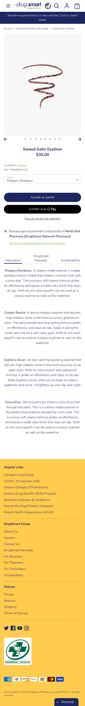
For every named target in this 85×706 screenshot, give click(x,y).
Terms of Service (16, 613)
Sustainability (70, 260)
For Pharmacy (13, 562)
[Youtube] (19, 628)
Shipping (10, 607)
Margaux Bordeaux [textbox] (20, 181)
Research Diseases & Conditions (27, 500)
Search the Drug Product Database (28, 506)
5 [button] (45, 139)
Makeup (22, 165)
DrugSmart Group (17, 524)
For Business (13, 556)
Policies (9, 587)
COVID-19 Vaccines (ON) (22, 481)
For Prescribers (15, 569)
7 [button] (54, 139)
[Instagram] (26, 628)
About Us (11, 531)
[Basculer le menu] (8, 6)
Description (13, 260)
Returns (9, 601)
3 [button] (35, 139)
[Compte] (67, 4)
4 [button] (40, 139)
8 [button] (59, 139)
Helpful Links (14, 467)
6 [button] (50, 139)
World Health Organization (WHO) (28, 512)
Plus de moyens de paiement (42, 218)
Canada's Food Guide (19, 475)
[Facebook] (13, 628)
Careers (9, 538)
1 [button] (25, 139)
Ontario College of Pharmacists (26, 487)
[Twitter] (6, 628)
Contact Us (12, 544)
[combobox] (42, 179)
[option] (42, 18)
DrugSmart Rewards (41, 258)
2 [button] (31, 139)
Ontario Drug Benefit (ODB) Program (30, 493)
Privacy (9, 594)
